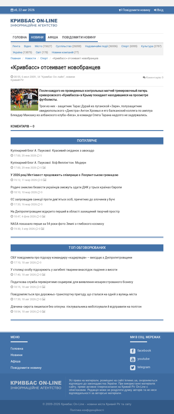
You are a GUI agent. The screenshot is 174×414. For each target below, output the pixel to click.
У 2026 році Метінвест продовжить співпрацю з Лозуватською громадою (64, 175)
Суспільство (68, 46)
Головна (20, 37)
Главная (16, 58)
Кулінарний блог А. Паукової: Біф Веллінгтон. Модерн (48, 162)
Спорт (129, 46)
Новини (37, 37)
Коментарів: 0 (154, 77)
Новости (30, 58)
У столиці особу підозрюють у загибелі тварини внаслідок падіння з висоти (64, 269)
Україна (22, 52)
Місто (43, 46)
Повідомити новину (136, 10)
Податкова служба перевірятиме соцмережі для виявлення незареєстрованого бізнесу (72, 282)
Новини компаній (65, 52)
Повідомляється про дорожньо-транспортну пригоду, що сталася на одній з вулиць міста (74, 294)
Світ (42, 52)
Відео (27, 46)
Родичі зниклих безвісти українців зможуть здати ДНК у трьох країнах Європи (66, 187)
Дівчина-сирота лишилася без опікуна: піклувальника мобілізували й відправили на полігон (76, 306)
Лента (16, 46)
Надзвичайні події (101, 46)
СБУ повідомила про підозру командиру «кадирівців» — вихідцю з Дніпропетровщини (71, 257)
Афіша (53, 37)
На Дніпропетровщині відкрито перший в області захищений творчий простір (66, 211)
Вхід (160, 10)
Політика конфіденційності (87, 410)
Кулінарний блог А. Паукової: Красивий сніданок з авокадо (52, 150)
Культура (151, 46)
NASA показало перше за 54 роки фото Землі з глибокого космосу (57, 223)
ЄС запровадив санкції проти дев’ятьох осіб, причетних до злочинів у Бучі (63, 199)
